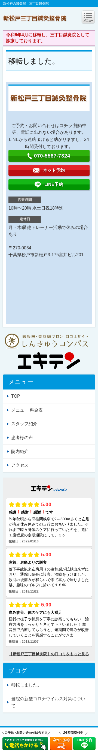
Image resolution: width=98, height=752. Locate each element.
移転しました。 (26, 685)
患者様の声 (22, 437)
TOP (15, 396)
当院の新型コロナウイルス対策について (48, 702)
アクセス (20, 465)
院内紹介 (20, 451)
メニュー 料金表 (27, 410)
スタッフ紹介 (24, 423)
